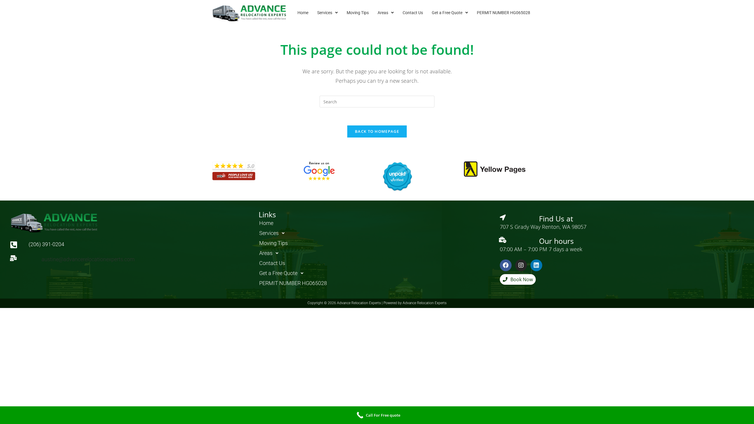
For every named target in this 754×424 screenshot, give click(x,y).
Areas (383, 12)
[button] (327, 12)
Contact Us (413, 12)
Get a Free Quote (447, 12)
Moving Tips (358, 12)
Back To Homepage (377, 131)
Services (324, 12)
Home (302, 12)
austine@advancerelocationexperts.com (88, 259)
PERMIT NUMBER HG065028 (503, 12)
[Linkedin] (536, 265)
